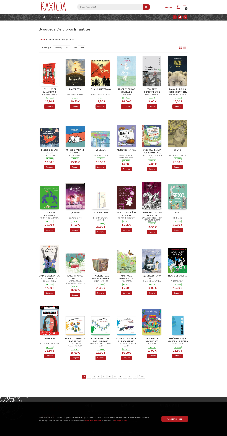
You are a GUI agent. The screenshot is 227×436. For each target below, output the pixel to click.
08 (120, 376)
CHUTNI (177, 150)
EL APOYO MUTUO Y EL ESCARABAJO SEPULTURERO (126, 340)
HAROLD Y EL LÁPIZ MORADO (126, 214)
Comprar (49, 106)
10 (130, 376)
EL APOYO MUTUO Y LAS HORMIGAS (101, 340)
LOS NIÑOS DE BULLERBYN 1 (49, 90)
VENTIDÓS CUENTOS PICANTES (152, 214)
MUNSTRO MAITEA (126, 150)
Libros (54, 17)
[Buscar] (146, 7)
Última (141, 376)
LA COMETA (75, 89)
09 (125, 376)
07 (115, 376)
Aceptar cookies (174, 419)
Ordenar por (45, 47)
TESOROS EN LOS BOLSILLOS (126, 90)
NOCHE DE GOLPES (177, 276)
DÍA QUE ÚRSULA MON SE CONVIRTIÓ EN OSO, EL (177, 90)
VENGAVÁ (100, 150)
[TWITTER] (180, 17)
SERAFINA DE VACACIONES (151, 340)
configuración (121, 420)
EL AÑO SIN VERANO (101, 89)
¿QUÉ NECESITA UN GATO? (152, 277)
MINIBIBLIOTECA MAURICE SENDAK (101, 277)
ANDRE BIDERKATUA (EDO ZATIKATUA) (49, 277)
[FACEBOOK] (175, 17)
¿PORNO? (75, 212)
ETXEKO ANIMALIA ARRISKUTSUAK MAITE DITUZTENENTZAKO (152, 151)
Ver (75, 47)
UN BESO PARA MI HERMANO (75, 151)
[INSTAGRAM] (185, 17)
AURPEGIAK (49, 338)
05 (104, 376)
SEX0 (177, 212)
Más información (93, 420)
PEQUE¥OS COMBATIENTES (152, 90)
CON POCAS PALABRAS (49, 214)
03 (94, 376)
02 (89, 376)
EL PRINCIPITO (101, 212)
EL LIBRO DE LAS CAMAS (49, 151)
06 (110, 376)
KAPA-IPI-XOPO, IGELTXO (75, 277)
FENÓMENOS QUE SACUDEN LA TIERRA (177, 340)
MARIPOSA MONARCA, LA (126, 277)
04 (99, 376)
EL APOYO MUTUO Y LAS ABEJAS (75, 340)
